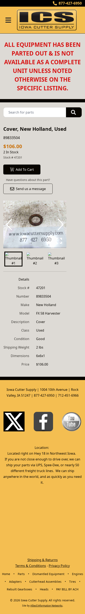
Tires (72, 582)
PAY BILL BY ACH (67, 589)
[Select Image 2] (35, 259)
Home (6, 574)
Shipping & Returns (42, 560)
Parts (21, 574)
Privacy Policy (59, 565)
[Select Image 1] (13, 259)
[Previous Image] (10, 224)
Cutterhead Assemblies (45, 582)
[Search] (74, 112)
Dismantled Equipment (48, 574)
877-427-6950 (70, 3)
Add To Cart (25, 169)
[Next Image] (59, 224)
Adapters (15, 582)
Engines (77, 574)
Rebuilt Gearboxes (19, 589)
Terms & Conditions (30, 565)
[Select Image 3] (56, 259)
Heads (44, 589)
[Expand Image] (59, 241)
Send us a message (31, 189)
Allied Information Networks (46, 605)
